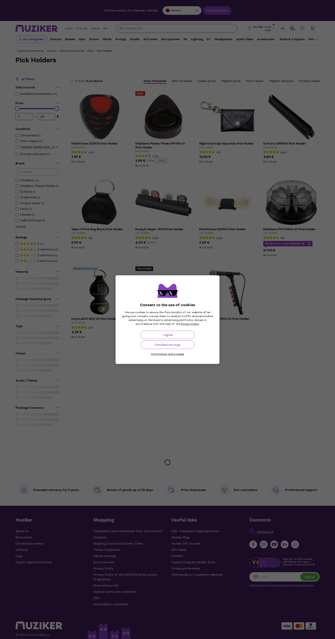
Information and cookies (167, 354)
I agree (167, 334)
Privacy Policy (190, 324)
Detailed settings (167, 344)
